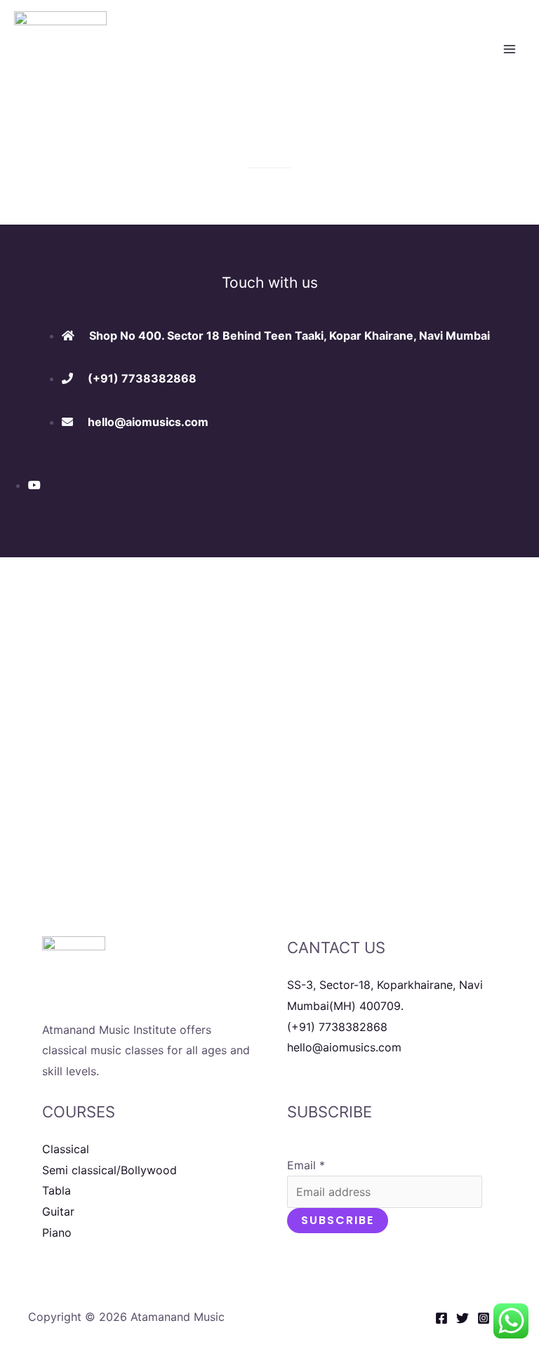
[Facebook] (441, 1318)
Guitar (58, 1211)
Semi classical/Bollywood (109, 1170)
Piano (57, 1232)
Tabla (56, 1190)
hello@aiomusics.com (344, 1047)
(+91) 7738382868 (337, 1027)
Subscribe (337, 1220)
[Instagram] (483, 1318)
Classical (65, 1149)
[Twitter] (462, 1318)
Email (306, 1165)
